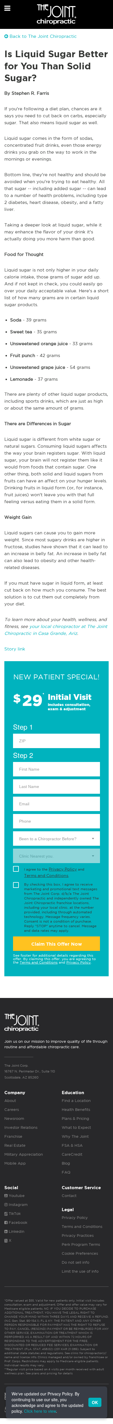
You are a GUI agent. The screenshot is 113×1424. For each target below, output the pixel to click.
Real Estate (14, 1145)
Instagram (18, 1204)
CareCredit (72, 1154)
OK (95, 1402)
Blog (66, 1163)
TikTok (14, 1213)
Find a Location (76, 1100)
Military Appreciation (23, 1154)
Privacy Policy (63, 869)
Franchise (13, 1136)
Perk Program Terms (81, 1244)
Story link (14, 648)
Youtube (16, 1196)
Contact (69, 1196)
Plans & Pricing (75, 1118)
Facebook (17, 1222)
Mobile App (15, 1163)
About (10, 1100)
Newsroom (14, 1118)
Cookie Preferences (80, 1253)
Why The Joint (75, 1136)
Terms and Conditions (46, 875)
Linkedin (16, 1231)
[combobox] (56, 838)
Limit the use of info (80, 1271)
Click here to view (40, 1411)
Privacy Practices (78, 1235)
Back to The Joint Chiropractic (42, 36)
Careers (11, 1109)
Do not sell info (75, 1262)
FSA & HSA (72, 1145)
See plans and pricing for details (49, 1373)
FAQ (66, 1172)
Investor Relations (20, 1127)
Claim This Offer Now (56, 944)
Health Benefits (76, 1109)
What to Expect (76, 1127)
